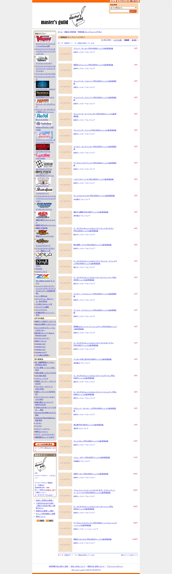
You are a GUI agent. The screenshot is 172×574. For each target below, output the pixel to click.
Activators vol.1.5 (41, 352)
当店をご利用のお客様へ (45, 500)
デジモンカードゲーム (44, 209)
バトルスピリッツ (42, 193)
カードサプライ (41, 310)
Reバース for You (42, 120)
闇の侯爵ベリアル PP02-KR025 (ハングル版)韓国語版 (93, 245)
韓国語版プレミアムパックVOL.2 (90, 32)
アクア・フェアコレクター (45, 434)
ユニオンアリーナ (42, 186)
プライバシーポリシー (115, 566)
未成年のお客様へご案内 (45, 511)
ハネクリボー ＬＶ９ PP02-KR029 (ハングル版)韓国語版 (94, 179)
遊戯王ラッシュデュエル (45, 236)
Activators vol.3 (40, 344)
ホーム (60, 32)
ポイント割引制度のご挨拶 (45, 514)
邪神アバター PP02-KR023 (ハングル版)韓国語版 (91, 474)
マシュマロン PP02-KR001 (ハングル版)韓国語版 (91, 441)
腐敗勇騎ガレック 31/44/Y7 (45, 437)
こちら (50, 495)
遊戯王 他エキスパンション (46, 225)
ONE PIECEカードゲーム (45, 175)
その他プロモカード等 (44, 304)
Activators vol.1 (40, 349)
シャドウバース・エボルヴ (45, 89)
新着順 (134, 40)
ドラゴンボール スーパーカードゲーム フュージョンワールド (46, 198)
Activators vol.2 (40, 347)
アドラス (38, 426)
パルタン (38, 423)
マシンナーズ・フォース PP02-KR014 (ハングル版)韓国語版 (95, 130)
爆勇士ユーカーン (41, 432)
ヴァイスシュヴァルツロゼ (45, 74)
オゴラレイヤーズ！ (42, 338)
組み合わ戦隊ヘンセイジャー (45, 324)
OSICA (38, 258)
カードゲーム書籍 (42, 307)
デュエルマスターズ (43, 245)
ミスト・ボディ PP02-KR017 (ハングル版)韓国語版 (92, 457)
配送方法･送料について (96, 566)
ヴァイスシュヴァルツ (44, 63)
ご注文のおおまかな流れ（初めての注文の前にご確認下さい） (45, 505)
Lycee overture (40, 158)
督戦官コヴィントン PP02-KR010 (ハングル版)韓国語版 (93, 65)
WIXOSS (39, 269)
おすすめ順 (118, 40)
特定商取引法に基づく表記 (58, 566)
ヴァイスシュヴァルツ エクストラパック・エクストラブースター (46, 68)
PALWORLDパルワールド (45, 97)
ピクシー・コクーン (42, 429)
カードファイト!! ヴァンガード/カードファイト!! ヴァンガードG (45, 51)
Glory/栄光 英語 (40, 376)
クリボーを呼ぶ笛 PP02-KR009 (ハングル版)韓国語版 (93, 359)
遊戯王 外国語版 (42, 228)
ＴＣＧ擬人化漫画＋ (42, 355)
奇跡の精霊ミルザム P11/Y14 (45, 373)
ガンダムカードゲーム (44, 169)
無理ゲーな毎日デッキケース (45, 321)
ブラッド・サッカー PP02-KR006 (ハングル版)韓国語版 (93, 48)
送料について (41, 516)
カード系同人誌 (41, 296)
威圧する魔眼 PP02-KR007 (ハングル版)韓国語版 (91, 212)
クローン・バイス (41, 378)
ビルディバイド (41, 272)
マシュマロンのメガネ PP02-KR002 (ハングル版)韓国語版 (94, 196)
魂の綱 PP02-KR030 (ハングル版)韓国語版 (88, 425)
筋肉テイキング (40, 341)
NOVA (38, 266)
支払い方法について (78, 566)
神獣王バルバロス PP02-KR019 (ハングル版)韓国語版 (93, 539)
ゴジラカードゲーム (43, 151)
